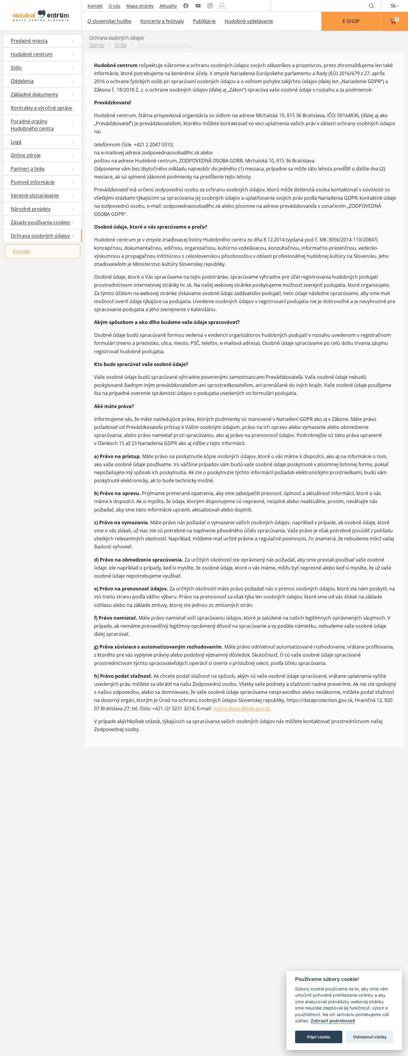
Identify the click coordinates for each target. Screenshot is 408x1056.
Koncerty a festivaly (162, 21)
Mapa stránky (140, 6)
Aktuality (168, 6)
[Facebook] (186, 6)
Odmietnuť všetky (370, 1037)
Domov (96, 45)
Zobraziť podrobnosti (333, 1021)
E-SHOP (351, 21)
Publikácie (204, 21)
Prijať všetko (318, 1037)
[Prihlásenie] (222, 6)
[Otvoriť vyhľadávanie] (371, 6)
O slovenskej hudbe (109, 21)
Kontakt (95, 6)
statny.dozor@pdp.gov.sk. (242, 708)
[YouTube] (198, 6)
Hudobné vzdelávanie (249, 21)
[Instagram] (210, 6)
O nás (114, 6)
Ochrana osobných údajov (164, 45)
